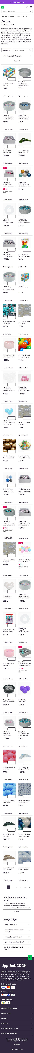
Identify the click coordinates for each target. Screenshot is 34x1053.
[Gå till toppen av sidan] (30, 957)
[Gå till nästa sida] (29, 887)
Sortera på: (10, 56)
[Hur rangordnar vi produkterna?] (4, 56)
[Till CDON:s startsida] (2, 7)
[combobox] (17, 11)
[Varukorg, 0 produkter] (27, 7)
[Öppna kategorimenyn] (31, 7)
